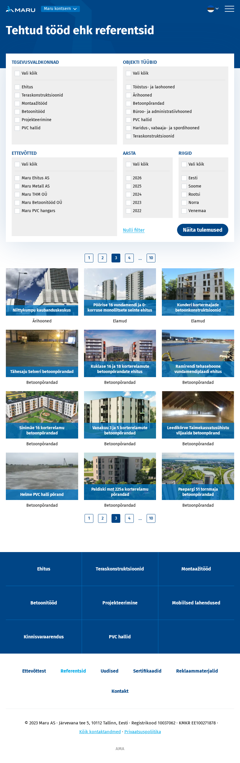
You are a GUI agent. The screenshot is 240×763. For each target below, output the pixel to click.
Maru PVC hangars (38, 210)
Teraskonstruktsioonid (42, 95)
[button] (214, 8)
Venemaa (197, 210)
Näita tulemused (202, 230)
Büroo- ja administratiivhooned (162, 111)
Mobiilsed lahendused (196, 603)
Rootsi (194, 194)
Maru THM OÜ (34, 194)
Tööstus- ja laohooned (154, 87)
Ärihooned (142, 95)
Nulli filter (134, 230)
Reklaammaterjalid (197, 671)
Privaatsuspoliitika (142, 731)
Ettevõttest (34, 671)
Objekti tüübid (140, 62)
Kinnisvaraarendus (44, 637)
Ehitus (27, 87)
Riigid (185, 153)
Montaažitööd (34, 103)
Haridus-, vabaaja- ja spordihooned (166, 128)
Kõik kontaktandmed (100, 731)
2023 (137, 202)
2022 (137, 210)
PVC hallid (31, 128)
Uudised (110, 671)
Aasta (129, 153)
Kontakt (120, 691)
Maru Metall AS (36, 186)
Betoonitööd (33, 111)
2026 (137, 178)
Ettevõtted (24, 153)
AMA (120, 748)
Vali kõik (29, 73)
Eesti (193, 178)
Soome (194, 186)
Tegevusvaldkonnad (35, 62)
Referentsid (73, 671)
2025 (137, 186)
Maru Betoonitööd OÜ (42, 202)
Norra (193, 202)
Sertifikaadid (147, 671)
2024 (137, 194)
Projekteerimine (37, 119)
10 (151, 257)
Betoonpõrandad (148, 103)
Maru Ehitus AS (35, 178)
